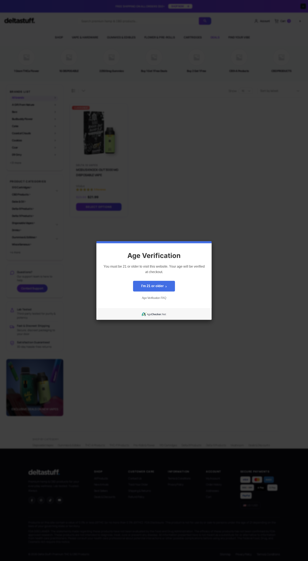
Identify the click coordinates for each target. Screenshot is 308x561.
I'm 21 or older (154, 286)
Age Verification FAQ (154, 297)
